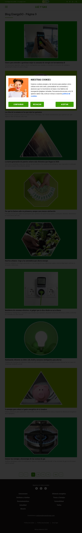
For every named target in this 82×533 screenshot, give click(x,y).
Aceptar (64, 104)
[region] (41, 92)
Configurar (18, 104)
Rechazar (37, 104)
